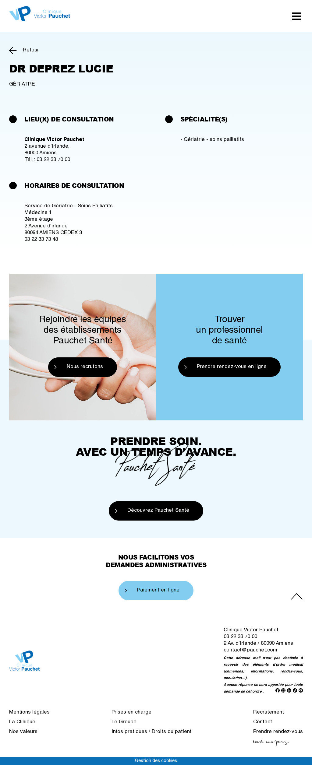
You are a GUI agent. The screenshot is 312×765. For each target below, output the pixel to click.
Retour (31, 50)
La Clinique (22, 722)
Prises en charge (131, 712)
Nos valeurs (23, 732)
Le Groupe (124, 722)
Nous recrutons (85, 367)
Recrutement (268, 712)
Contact (262, 722)
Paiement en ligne (158, 590)
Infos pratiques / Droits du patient (152, 732)
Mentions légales (29, 712)
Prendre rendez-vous (278, 732)
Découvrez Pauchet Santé (158, 510)
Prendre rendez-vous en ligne (232, 367)
